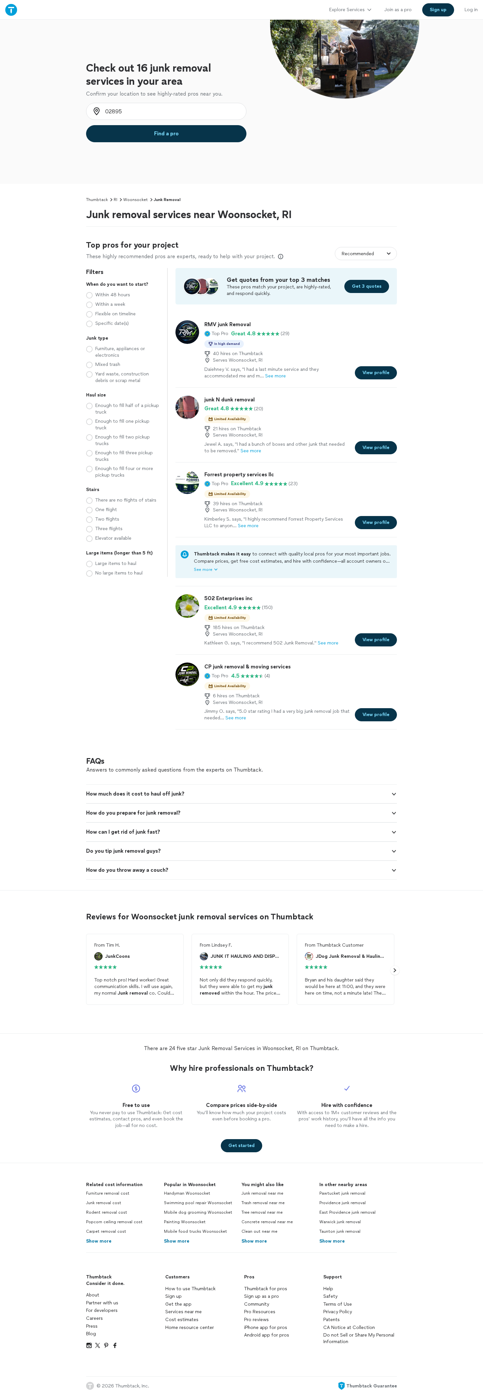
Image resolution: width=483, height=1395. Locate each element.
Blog (91, 1334)
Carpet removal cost (106, 1231)
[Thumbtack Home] (11, 9)
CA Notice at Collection (349, 1327)
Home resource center (189, 1327)
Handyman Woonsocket (187, 1193)
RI (115, 199)
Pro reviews (256, 1319)
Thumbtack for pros (265, 1289)
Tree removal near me (262, 1212)
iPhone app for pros (265, 1327)
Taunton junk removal (339, 1231)
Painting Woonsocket (185, 1222)
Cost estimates (181, 1319)
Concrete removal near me (267, 1222)
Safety (330, 1296)
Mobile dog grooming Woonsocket (198, 1212)
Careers (94, 1318)
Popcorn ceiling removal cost (114, 1222)
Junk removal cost (103, 1203)
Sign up (173, 1296)
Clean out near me (259, 1231)
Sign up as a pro (261, 1296)
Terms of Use (337, 1304)
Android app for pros (266, 1335)
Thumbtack (97, 199)
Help (328, 1289)
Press (92, 1326)
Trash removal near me (263, 1203)
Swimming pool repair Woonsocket (198, 1203)
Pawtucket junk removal (342, 1193)
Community (256, 1304)
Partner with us (102, 1303)
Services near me (183, 1312)
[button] (216, 333)
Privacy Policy (337, 1312)
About (92, 1295)
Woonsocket (135, 199)
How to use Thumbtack (190, 1289)
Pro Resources (259, 1312)
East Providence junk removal (347, 1212)
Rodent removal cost (106, 1212)
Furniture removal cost (107, 1193)
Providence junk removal (342, 1203)
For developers (102, 1310)
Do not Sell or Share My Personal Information (358, 1338)
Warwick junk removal (340, 1222)
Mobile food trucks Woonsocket (195, 1231)
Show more (98, 1241)
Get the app (178, 1304)
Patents (331, 1319)
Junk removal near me (262, 1193)
